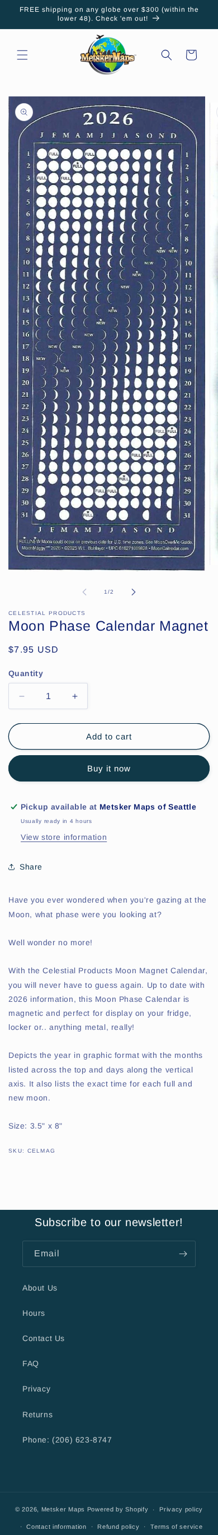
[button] (22, 55)
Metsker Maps (63, 1509)
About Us (40, 1287)
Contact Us (43, 1338)
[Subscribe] (182, 1254)
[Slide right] (133, 592)
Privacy (36, 1388)
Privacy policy (181, 1509)
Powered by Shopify (118, 1509)
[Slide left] (84, 592)
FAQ (30, 1363)
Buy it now (109, 768)
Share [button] (31, 866)
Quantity (25, 673)
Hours (33, 1313)
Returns (37, 1414)
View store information (64, 837)
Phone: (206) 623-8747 (67, 1439)
